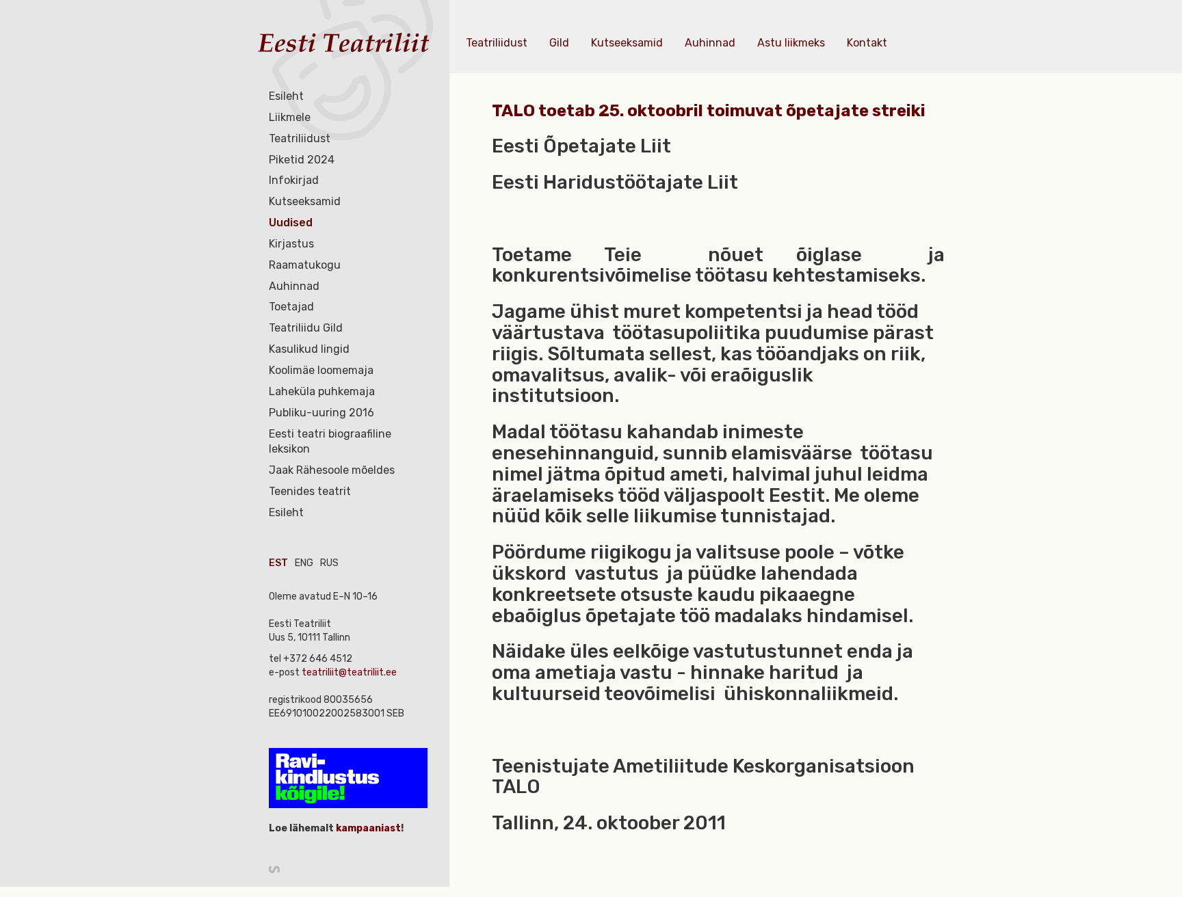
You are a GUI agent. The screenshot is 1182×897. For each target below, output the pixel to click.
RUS (329, 563)
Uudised (291, 222)
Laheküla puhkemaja (322, 391)
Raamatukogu (305, 264)
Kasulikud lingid (309, 349)
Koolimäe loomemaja (321, 370)
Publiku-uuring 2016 (321, 412)
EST (278, 563)
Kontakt (867, 42)
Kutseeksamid (305, 201)
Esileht (286, 96)
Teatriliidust (299, 138)
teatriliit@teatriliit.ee (349, 672)
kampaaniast (367, 828)
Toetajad (291, 306)
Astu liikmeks (791, 42)
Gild (559, 42)
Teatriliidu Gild (306, 327)
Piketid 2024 (301, 159)
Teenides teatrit (310, 491)
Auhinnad (294, 286)
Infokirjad (294, 180)
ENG (304, 563)
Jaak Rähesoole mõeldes (332, 470)
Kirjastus (291, 243)
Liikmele (290, 117)
